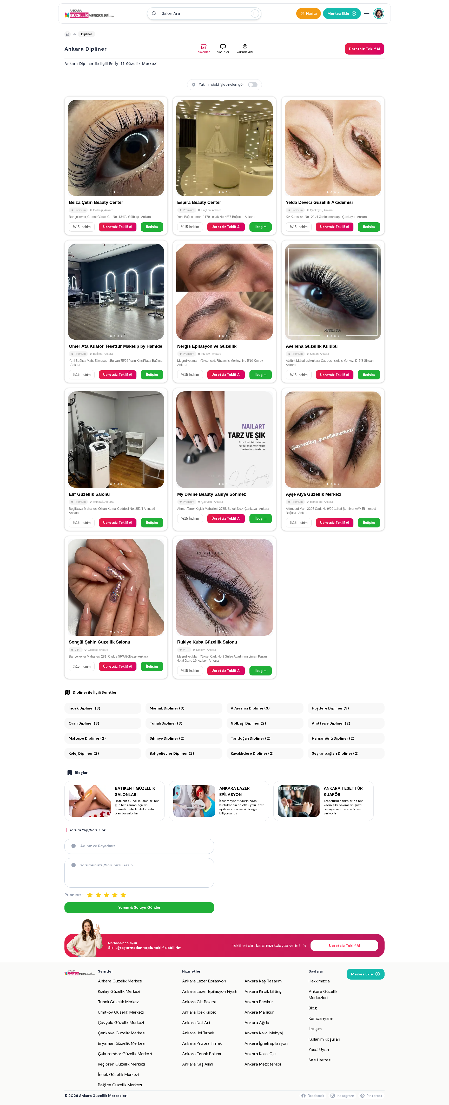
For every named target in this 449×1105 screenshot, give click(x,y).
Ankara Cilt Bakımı (199, 1001)
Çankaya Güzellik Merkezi (121, 1033)
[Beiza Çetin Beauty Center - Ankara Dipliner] (116, 166)
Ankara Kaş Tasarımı (263, 981)
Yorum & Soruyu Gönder (139, 907)
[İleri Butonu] (74, 148)
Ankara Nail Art (196, 1022)
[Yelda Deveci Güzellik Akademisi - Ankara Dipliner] (333, 166)
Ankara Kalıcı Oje (260, 1053)
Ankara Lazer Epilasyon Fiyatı (209, 991)
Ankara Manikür (259, 1012)
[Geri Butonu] (158, 148)
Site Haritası (320, 1060)
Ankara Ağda (257, 1022)
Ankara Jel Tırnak (198, 1033)
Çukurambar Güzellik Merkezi (125, 1053)
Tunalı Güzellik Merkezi (119, 1001)
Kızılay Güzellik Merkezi (119, 991)
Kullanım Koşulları (324, 1039)
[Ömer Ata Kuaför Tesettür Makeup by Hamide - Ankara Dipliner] (116, 311)
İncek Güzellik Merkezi (118, 1074)
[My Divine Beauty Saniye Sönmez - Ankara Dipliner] (224, 459)
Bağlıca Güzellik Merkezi (120, 1085)
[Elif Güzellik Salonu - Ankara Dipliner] (116, 459)
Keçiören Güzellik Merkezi (121, 1064)
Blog (313, 1008)
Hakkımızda (319, 981)
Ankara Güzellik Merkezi (120, 981)
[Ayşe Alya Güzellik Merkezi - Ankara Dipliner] (333, 459)
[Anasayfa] (67, 34)
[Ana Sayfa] (89, 13)
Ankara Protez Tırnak (202, 1043)
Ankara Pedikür (259, 1001)
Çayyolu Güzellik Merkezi (121, 1022)
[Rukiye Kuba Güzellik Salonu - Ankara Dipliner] (224, 607)
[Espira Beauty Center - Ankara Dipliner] (224, 166)
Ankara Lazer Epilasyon (204, 981)
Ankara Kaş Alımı (197, 1064)
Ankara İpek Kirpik (199, 1012)
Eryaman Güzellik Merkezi (121, 1043)
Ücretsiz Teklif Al (117, 227)
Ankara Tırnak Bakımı (201, 1053)
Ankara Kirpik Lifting (263, 991)
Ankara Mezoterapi (263, 1064)
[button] (204, 13)
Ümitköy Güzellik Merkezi (121, 1012)
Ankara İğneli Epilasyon (266, 1043)
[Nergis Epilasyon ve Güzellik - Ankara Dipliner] (224, 311)
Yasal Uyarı (319, 1049)
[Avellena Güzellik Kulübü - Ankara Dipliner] (333, 311)
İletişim (152, 227)
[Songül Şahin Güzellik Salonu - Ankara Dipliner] (116, 607)
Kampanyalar (321, 1018)
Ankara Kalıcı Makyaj (264, 1033)
